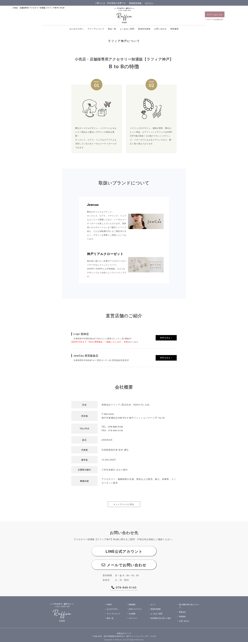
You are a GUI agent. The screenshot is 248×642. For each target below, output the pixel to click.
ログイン (149, 3)
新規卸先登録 (135, 3)
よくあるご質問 (127, 28)
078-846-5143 (115, 426)
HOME (109, 604)
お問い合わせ (160, 28)
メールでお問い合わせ (126, 564)
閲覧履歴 (174, 28)
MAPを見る (165, 337)
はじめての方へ (76, 28)
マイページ (133, 618)
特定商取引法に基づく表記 (161, 618)
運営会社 (182, 612)
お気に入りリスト (135, 609)
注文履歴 (132, 613)
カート (153, 604)
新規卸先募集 (144, 28)
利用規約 (182, 616)
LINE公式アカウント (124, 551)
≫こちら (134, 341)
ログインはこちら (214, 14)
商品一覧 (112, 28)
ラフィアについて (96, 28)
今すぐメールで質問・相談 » (221, 636)
